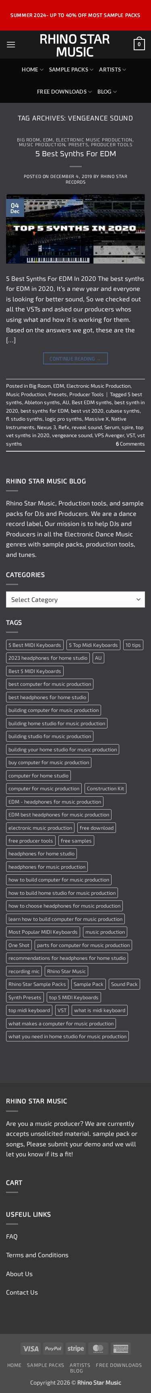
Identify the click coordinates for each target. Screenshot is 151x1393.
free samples (76, 840)
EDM (48, 140)
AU (65, 402)
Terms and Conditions (37, 1254)
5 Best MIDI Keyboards (34, 645)
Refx (63, 427)
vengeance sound (72, 435)
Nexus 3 (46, 427)
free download (97, 827)
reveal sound (87, 427)
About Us (19, 1273)
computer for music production (43, 788)
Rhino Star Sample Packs (37, 984)
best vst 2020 (87, 410)
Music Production (42, 145)
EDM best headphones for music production (58, 814)
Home (30, 69)
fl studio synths (24, 418)
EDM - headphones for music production (54, 801)
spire (127, 427)
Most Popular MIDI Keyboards (43, 932)
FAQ (12, 1236)
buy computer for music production (48, 762)
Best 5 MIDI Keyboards (34, 671)
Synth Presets (24, 997)
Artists (110, 69)
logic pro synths (63, 418)
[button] (11, 44)
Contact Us (22, 1292)
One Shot (18, 945)
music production (105, 932)
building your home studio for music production (62, 749)
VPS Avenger (109, 435)
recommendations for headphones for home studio (67, 958)
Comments (130, 443)
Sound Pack (124, 984)
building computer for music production (53, 710)
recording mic (23, 971)
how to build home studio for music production (62, 893)
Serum (111, 427)
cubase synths (123, 410)
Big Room (28, 140)
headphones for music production (46, 866)
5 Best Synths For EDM (75, 154)
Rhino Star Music (74, 44)
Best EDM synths (92, 402)
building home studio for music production (56, 723)
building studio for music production (49, 736)
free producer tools (30, 840)
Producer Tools (111, 145)
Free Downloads (62, 91)
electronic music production (40, 827)
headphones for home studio (41, 853)
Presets (78, 145)
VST (130, 435)
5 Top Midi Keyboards (93, 645)
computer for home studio (38, 775)
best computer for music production (49, 684)
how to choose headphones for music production (64, 905)
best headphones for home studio (47, 697)
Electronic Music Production (94, 140)
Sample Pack (88, 984)
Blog (104, 91)
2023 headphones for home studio (47, 658)
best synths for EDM (44, 410)
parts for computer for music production (83, 945)
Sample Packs (68, 69)
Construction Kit (105, 788)
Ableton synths (42, 402)
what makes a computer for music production (61, 1023)
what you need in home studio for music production (67, 1036)
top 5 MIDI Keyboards (74, 997)
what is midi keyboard (99, 1010)
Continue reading (75, 358)
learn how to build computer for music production (65, 919)
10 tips (133, 645)
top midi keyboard (29, 1010)
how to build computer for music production (58, 879)
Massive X (97, 418)
